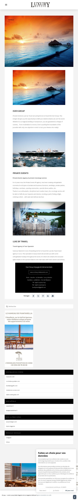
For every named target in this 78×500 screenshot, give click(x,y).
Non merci (42, 490)
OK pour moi (69, 490)
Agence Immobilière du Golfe (44, 495)
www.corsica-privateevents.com (39, 272)
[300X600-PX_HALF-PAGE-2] (19, 367)
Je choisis (56, 490)
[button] (6, 5)
